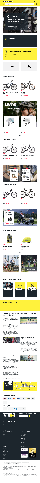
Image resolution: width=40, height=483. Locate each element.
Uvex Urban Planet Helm (25, 129)
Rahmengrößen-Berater (6, 430)
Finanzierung (23, 438)
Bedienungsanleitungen (24, 441)
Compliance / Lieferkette (8, 463)
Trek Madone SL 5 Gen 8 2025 (26, 200)
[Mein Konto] (34, 1)
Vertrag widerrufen (16, 463)
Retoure (22, 432)
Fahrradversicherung (24, 439)
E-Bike (6, 359)
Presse (4, 455)
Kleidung (30, 345)
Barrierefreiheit (13, 462)
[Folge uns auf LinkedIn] (12, 421)
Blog (3, 435)
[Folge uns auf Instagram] (6, 421)
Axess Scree (23, 92)
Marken (4, 434)
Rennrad (9, 359)
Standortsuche (5, 458)
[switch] (37, 479)
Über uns (4, 448)
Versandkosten (17, 466)
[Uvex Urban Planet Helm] (28, 122)
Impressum (8, 462)
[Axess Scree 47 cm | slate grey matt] (29, 84)
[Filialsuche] (32, 1)
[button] (3, 4)
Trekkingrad (5, 360)
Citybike (15, 359)
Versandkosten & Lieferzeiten (25, 431)
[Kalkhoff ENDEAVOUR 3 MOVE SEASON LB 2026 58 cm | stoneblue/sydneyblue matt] (11, 84)
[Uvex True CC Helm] (11, 122)
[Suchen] (33, 4)
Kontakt (4, 452)
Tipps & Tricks (23, 442)
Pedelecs (13, 372)
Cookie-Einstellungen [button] (25, 462)
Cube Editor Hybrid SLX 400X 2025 (10, 155)
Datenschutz (19, 462)
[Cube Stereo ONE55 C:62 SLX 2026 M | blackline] (11, 192)
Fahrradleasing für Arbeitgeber (8, 432)
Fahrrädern (33, 344)
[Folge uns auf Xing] (14, 421)
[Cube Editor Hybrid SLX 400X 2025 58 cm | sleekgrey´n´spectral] (11, 147)
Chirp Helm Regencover (25, 246)
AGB (4, 462)
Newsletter (4, 454)
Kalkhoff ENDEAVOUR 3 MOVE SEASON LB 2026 (11, 93)
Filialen (10, 324)
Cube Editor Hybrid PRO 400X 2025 (27, 155)
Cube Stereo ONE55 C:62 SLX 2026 (9, 200)
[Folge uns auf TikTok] (4, 424)
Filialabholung (23, 435)
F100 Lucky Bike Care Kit (8, 246)
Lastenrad (12, 359)
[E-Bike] (11, 263)
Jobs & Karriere (5, 451)
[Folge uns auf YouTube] (9, 421)
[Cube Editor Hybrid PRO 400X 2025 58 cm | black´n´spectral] (29, 147)
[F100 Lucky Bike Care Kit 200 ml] (11, 238)
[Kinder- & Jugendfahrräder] (29, 263)
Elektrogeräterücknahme (24, 443)
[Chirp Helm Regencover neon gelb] (29, 238)
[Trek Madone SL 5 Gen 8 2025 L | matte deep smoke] (29, 192)
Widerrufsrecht (23, 434)
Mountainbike (11, 360)
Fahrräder (8, 372)
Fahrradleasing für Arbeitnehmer (8, 431)
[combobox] (19, 4)
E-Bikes (21, 345)
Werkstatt (22, 430)
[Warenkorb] (36, 1)
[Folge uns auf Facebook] (4, 421)
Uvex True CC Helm (7, 129)
